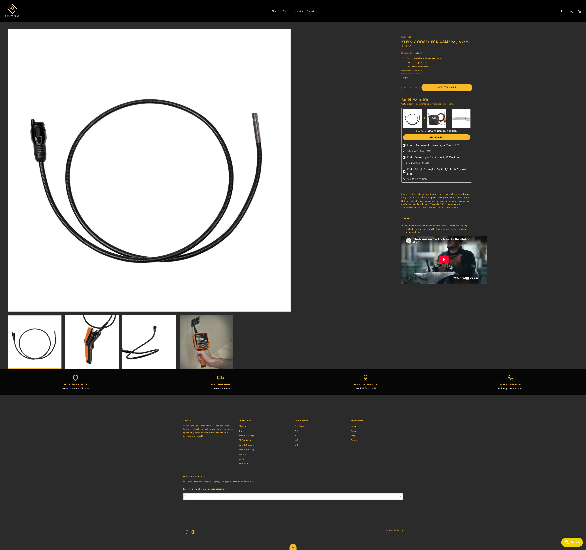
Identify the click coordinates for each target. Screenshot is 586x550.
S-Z (296, 444)
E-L (296, 435)
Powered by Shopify (394, 530)
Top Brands (300, 426)
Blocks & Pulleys (246, 435)
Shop (353, 435)
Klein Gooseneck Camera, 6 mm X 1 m (433, 145)
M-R (296, 440)
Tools (241, 431)
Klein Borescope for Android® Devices (433, 157)
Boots (241, 458)
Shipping (404, 74)
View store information (417, 66)
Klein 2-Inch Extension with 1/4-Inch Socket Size (436, 171)
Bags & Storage (246, 444)
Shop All (243, 426)
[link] (571, 11)
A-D (296, 431)
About (353, 431)
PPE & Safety (245, 440)
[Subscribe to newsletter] (400, 496)
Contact (354, 440)
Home (353, 426)
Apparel (242, 454)
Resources (244, 463)
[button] (562, 11)
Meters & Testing (246, 449)
